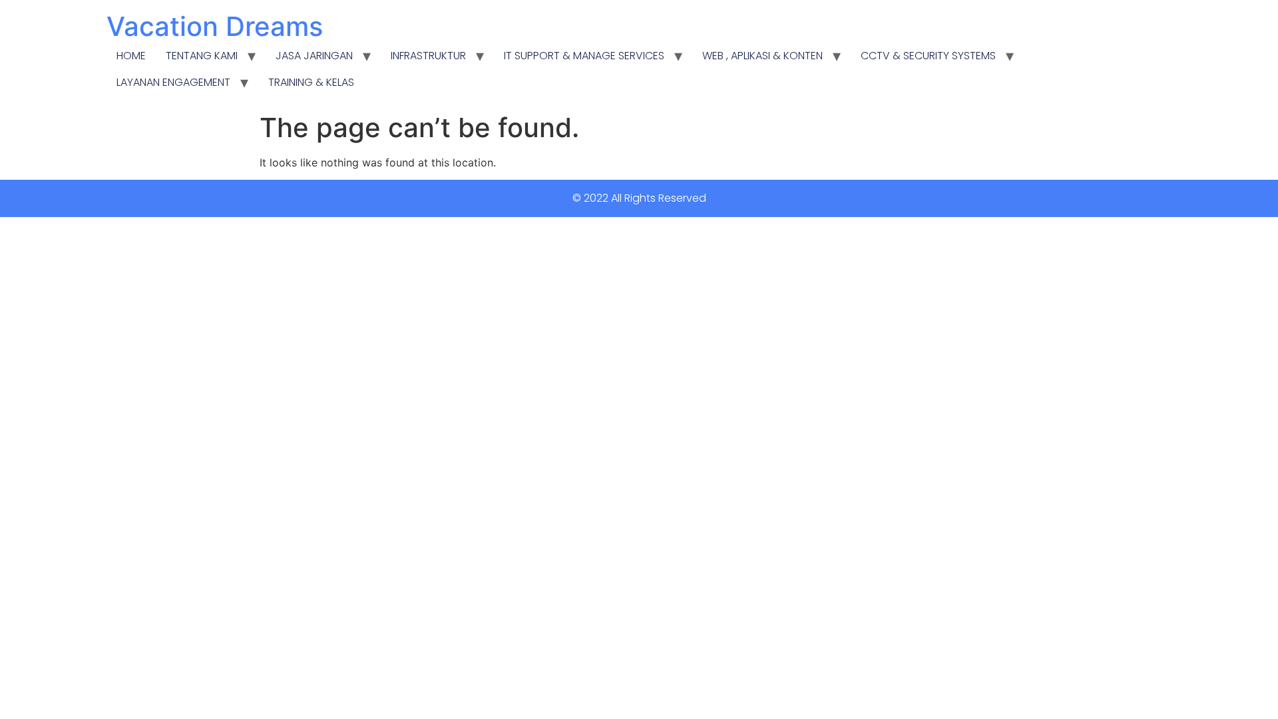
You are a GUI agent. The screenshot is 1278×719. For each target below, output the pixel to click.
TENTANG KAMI (202, 55)
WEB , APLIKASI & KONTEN (762, 55)
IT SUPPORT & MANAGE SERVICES (584, 55)
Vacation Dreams (214, 26)
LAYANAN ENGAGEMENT (173, 82)
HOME (131, 55)
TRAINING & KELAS (311, 82)
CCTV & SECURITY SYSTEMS (928, 55)
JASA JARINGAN (314, 55)
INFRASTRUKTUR (428, 55)
